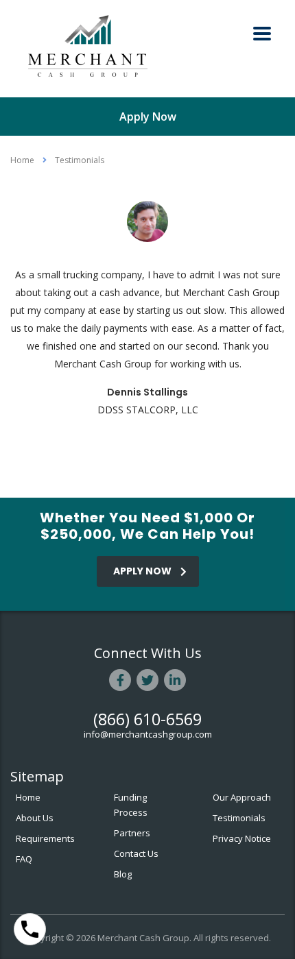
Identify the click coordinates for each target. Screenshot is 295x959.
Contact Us (136, 853)
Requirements (45, 838)
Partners (132, 833)
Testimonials (239, 818)
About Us (35, 818)
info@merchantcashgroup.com (148, 734)
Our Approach (242, 797)
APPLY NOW (142, 571)
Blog (123, 874)
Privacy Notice (242, 838)
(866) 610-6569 (147, 719)
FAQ (24, 859)
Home (22, 160)
